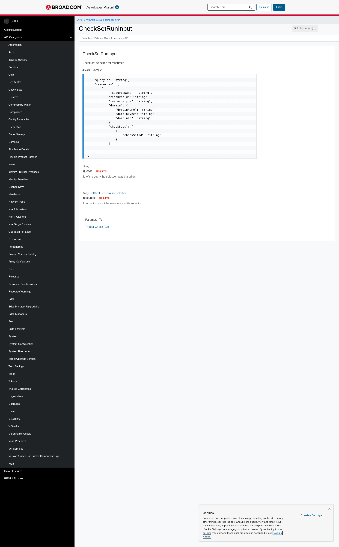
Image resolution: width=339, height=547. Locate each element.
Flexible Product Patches (22, 157)
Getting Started (13, 29)
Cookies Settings (311, 515)
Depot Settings (16, 134)
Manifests (14, 194)
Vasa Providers (17, 441)
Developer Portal (100, 7)
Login (279, 6)
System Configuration (20, 344)
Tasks (11, 373)
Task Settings (16, 366)
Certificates (15, 82)
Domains (13, 142)
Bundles (13, 67)
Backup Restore (17, 59)
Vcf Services (15, 448)
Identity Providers (18, 179)
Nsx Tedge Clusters (19, 224)
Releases (13, 276)
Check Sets (15, 89)
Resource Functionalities (22, 284)
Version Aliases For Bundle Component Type (34, 456)
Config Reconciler (18, 119)
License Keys (16, 187)
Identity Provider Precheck (23, 172)
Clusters (13, 97)
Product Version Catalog (22, 254)
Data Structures (13, 471)
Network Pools (16, 201)
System (12, 336)
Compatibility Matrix (19, 104)
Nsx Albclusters (17, 209)
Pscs (11, 269)
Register (264, 6)
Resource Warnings (19, 291)
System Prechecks (19, 351)
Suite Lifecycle (16, 329)
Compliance (15, 112)
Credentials (15, 127)
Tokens (12, 381)
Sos (10, 321)
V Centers (14, 418)
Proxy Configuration (19, 261)
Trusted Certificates (19, 388)
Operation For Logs (19, 231)
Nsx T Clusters (17, 216)
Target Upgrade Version (21, 358)
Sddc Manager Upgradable (23, 306)
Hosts (11, 164)
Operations (14, 239)
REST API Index (13, 478)
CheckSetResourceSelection (109, 193)
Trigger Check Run (97, 226)
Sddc (11, 299)
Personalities (15, 246)
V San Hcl (14, 426)
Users (12, 411)
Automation (15, 44)
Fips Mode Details (18, 149)
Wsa (11, 463)
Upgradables (15, 396)
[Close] (329, 509)
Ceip (11, 74)
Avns (11, 52)
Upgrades (14, 403)
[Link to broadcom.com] (64, 7)
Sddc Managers (17, 314)
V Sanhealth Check (19, 433)
